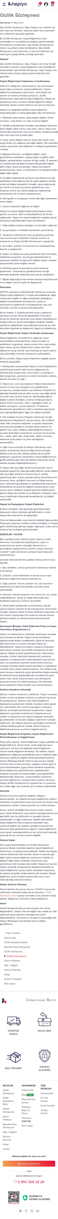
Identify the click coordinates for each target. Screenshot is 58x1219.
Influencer (26, 1119)
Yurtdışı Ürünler (44, 1112)
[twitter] (20, 1210)
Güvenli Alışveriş (12, 969)
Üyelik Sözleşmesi (13, 951)
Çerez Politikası (7, 1118)
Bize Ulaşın (9, 983)
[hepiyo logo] (4, 999)
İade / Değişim (11, 965)
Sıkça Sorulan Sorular (28, 1101)
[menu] (2, 4)
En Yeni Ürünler (44, 1099)
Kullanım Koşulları (13, 978)
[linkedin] (37, 1210)
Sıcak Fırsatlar (48, 1105)
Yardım (6, 1148)
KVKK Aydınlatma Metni (15, 942)
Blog (27, 1094)
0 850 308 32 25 (31, 1181)
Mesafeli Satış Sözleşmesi (17, 946)
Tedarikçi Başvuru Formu (26, 1110)
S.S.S (53, 999)
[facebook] (26, 1210)
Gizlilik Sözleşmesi (16, 956)
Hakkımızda (10, 937)
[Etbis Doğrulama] (13, 1192)
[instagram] (31, 1210)
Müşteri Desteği (37, 999)
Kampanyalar (47, 1093)
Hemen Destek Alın (30, 1163)
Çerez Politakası (12, 960)
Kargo (7, 974)
